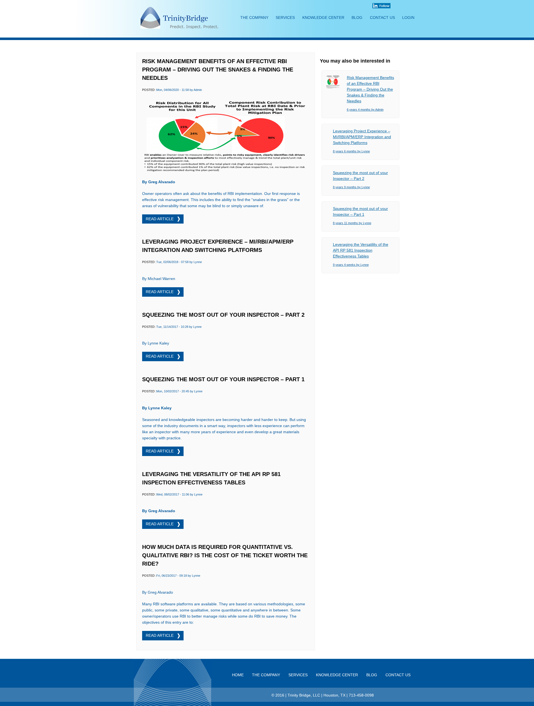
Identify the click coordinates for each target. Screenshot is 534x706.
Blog (357, 17)
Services (285, 17)
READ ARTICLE (160, 219)
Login (408, 17)
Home (238, 675)
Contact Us (382, 17)
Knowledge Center (323, 17)
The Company (254, 17)
